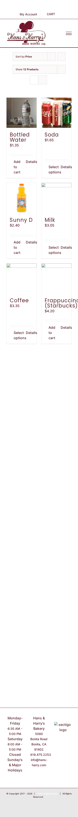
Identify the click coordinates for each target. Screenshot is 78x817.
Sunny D (21, 220)
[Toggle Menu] (69, 33)
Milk (50, 220)
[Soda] (56, 113)
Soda (52, 134)
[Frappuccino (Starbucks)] (56, 278)
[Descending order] (61, 56)
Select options (52, 169)
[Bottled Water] (21, 113)
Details (30, 161)
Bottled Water (20, 137)
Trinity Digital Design (47, 793)
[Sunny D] (21, 198)
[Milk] (56, 198)
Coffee (19, 300)
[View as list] (42, 80)
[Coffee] (21, 278)
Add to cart (17, 166)
